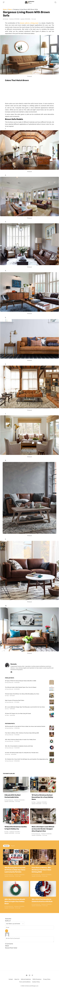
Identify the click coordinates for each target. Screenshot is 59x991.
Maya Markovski (9, 800)
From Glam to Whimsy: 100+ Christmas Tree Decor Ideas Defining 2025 (22, 732)
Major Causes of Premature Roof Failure (14, 700)
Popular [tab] (13, 845)
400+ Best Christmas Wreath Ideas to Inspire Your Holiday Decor (20, 739)
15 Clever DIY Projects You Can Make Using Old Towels (18, 713)
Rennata (6, 19)
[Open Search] (55, 2)
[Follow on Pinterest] (32, 975)
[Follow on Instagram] (29, 975)
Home (5, 9)
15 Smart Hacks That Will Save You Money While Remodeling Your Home (22, 693)
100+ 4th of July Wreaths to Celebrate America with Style (19, 746)
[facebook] (11, 672)
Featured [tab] (6, 845)
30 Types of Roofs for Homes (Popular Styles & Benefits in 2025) (20, 680)
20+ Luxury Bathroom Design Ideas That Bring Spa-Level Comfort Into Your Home (25, 707)
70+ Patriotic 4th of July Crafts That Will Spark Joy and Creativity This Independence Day (26, 759)
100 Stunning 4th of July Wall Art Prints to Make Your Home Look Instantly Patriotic (25, 726)
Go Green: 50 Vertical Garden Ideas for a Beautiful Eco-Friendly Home (21, 752)
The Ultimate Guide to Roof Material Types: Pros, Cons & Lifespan (20, 687)
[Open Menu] (3, 2)
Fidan (34, 802)
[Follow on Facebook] (26, 975)
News (10, 9)
